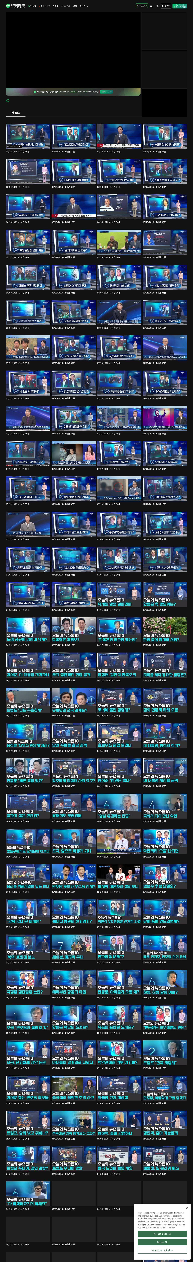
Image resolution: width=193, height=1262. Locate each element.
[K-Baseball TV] (142, 5)
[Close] (187, 1208)
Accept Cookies (162, 1233)
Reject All (162, 1242)
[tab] (15, 113)
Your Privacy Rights (162, 1250)
